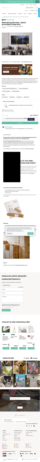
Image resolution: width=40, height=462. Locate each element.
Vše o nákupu (21, 4)
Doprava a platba (17, 433)
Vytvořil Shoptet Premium (26, 458)
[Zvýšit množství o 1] (7, 115)
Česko (5, 443)
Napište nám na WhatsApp (21, 421)
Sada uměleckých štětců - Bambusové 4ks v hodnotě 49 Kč (20, 105)
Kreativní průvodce (28, 432)
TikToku (32, 173)
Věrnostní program (17, 438)
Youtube (34, 358)
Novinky (3, 438)
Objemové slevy (16, 436)
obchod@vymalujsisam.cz (9, 421)
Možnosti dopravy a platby (8, 111)
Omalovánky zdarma (29, 435)
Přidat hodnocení (6, 285)
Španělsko (17, 446)
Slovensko (28, 443)
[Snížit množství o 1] (2, 115)
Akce (3, 436)
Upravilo (34, 458)
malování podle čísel (26, 137)
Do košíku (20, 123)
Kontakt (30, 4)
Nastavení (9, 233)
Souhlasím (30, 233)
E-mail (3, 293)
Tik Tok (27, 358)
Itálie (27, 445)
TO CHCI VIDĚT (36, 2)
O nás (26, 4)
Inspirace (3, 435)
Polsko (16, 445)
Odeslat (19, 407)
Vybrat (6, 348)
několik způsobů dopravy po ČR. (21, 265)
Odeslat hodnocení (6, 310)
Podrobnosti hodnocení (17, 26)
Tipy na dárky (4, 439)
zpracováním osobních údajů (15, 402)
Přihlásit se (26, 10)
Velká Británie (29, 446)
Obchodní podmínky (17, 432)
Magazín (26, 433)
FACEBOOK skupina (17, 439)
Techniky (3, 432)
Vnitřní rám (5, 223)
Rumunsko (5, 445)
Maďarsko (17, 443)
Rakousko (5, 448)
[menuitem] (3, 13)
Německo (5, 446)
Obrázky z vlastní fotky (6, 433)
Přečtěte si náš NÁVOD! (29, 148)
